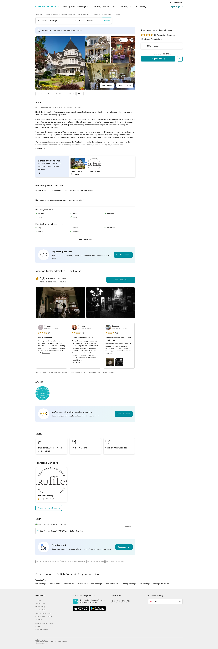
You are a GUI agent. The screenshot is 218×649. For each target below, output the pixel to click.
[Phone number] (180, 59)
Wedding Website (41, 630)
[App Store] (81, 610)
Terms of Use (40, 603)
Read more (40, 148)
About (39, 94)
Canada (156, 601)
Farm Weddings (144, 584)
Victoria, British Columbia (153, 39)
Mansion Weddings (68, 14)
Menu (71, 94)
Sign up (179, 7)
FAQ (48, 94)
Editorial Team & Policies (44, 623)
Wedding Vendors (101, 7)
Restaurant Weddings (112, 584)
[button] (85, 166)
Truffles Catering (45, 495)
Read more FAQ (85, 239)
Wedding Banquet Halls (161, 584)
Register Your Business (43, 616)
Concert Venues (55, 584)
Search (107, 20)
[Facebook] (113, 601)
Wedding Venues (84, 7)
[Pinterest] (123, 601)
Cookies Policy (40, 610)
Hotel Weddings (82, 584)
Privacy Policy (40, 607)
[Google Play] (98, 610)
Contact (38, 600)
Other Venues (69, 584)
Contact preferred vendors (48, 508)
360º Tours (107, 85)
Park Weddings (96, 584)
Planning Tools (68, 7)
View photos (125, 85)
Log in (172, 7)
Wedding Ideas (127, 7)
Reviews (59, 94)
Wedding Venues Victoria (95, 561)
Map (80, 94)
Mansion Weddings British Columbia (73, 561)
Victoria (95, 14)
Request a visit (124, 547)
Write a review (121, 280)
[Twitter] (118, 601)
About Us (38, 620)
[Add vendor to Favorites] (132, 40)
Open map (128, 527)
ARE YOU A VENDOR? (174, 3)
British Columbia (84, 14)
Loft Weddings (40, 584)
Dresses (115, 7)
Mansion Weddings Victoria (115, 561)
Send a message (123, 255)
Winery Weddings (129, 584)
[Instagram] (128, 601)
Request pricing (158, 59)
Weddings (39, 14)
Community (141, 7)
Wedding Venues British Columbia (47, 561)
